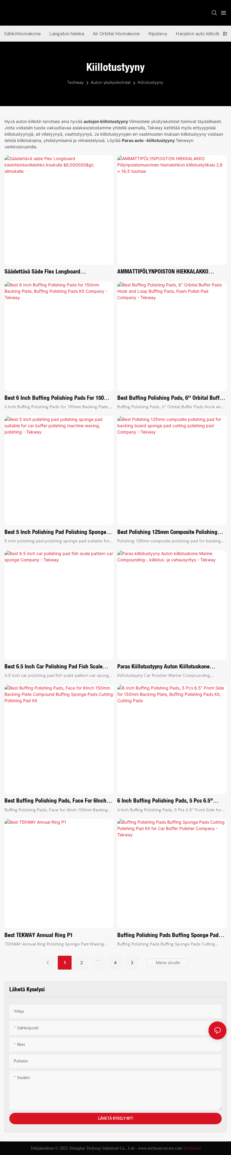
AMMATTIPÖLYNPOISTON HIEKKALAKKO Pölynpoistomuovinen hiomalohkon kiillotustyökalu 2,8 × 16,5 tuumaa (162, 272)
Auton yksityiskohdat (111, 82)
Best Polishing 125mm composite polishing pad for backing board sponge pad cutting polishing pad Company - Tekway (167, 532)
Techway (75, 82)
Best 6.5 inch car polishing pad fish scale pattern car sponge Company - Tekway (54, 667)
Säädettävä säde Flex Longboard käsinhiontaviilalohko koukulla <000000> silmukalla (53, 272)
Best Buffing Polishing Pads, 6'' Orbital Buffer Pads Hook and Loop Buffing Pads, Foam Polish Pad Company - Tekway (170, 398)
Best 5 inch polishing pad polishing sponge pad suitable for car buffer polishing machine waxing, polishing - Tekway (58, 532)
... (98, 958)
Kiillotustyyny (150, 82)
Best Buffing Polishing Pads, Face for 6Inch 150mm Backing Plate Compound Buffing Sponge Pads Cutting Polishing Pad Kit (55, 801)
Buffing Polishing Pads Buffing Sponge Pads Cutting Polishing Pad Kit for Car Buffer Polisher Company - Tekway (169, 935)
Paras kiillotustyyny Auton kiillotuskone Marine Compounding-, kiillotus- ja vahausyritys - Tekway (163, 667)
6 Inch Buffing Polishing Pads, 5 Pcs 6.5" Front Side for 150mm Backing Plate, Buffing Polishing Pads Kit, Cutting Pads (169, 801)
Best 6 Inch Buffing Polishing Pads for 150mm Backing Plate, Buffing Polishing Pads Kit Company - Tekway (58, 398)
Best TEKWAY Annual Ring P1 (39, 935)
